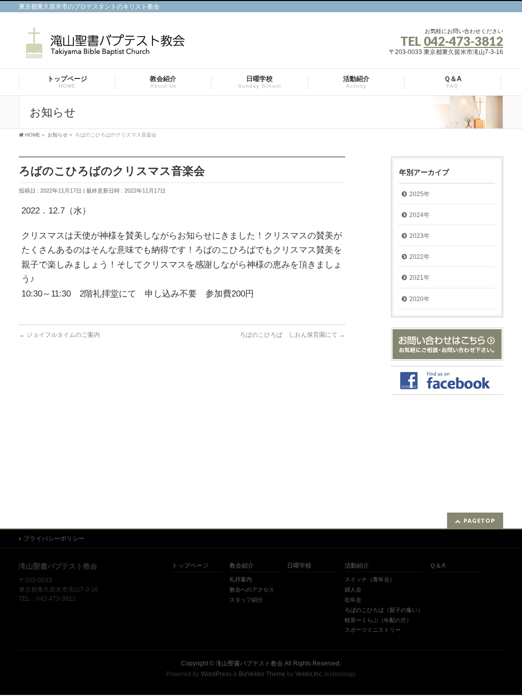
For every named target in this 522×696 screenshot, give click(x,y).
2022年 (419, 256)
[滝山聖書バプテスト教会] (103, 46)
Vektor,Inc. (309, 674)
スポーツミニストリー (373, 630)
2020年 (419, 299)
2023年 (419, 235)
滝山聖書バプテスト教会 (249, 663)
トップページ (190, 566)
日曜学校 (299, 566)
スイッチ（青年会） (370, 579)
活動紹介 (357, 566)
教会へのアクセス (251, 589)
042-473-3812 (463, 41)
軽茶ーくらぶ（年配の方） (378, 620)
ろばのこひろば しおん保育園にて (292, 334)
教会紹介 (241, 566)
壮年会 (353, 600)
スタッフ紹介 (246, 600)
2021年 (419, 277)
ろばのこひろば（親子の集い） (384, 610)
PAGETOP (479, 520)
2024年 (419, 215)
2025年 (419, 194)
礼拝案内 (240, 579)
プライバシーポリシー (54, 538)
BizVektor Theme (262, 674)
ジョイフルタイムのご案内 (59, 334)
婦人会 (353, 589)
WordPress (216, 674)
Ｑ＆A (438, 566)
